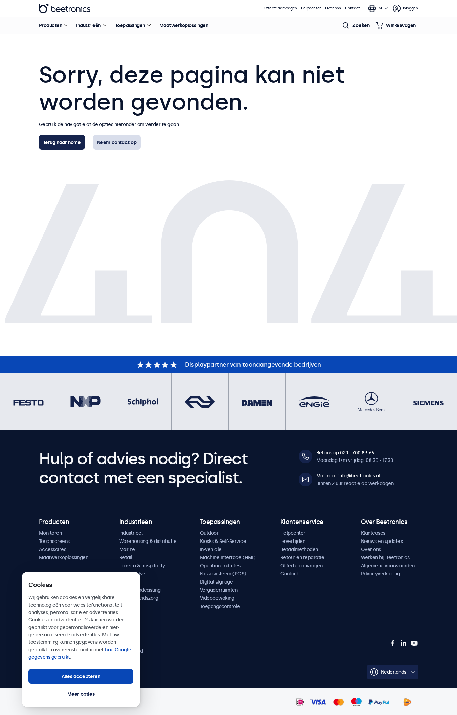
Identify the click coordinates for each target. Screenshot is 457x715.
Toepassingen (130, 25)
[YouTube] (414, 643)
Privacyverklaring (380, 573)
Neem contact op (117, 142)
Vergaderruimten (219, 590)
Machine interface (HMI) (228, 557)
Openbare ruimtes (220, 565)
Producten (50, 25)
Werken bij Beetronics (385, 557)
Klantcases (373, 533)
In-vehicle (211, 549)
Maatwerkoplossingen (183, 25)
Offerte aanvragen (280, 8)
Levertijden (292, 541)
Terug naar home (62, 142)
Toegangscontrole (220, 606)
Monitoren (50, 533)
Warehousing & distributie (148, 541)
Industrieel (131, 533)
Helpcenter (311, 8)
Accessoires (52, 549)
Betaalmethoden (299, 549)
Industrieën (88, 25)
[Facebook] (393, 643)
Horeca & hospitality (142, 565)
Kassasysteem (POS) (223, 573)
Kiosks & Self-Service (223, 541)
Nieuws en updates (382, 541)
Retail (125, 557)
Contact (352, 8)
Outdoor (209, 533)
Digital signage (216, 581)
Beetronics (64, 8)
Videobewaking (217, 598)
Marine (127, 549)
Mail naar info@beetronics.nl (348, 475)
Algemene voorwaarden (388, 565)
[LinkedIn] (403, 643)
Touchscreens (54, 541)
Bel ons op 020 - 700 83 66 (345, 452)
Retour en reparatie (302, 557)
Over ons (333, 8)
